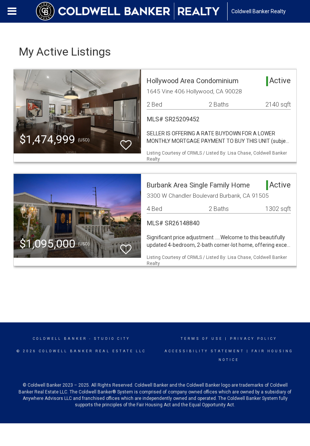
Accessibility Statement (204, 351)
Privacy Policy (253, 339)
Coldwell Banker (60, 339)
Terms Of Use (202, 339)
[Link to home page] (131, 11)
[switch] (125, 141)
